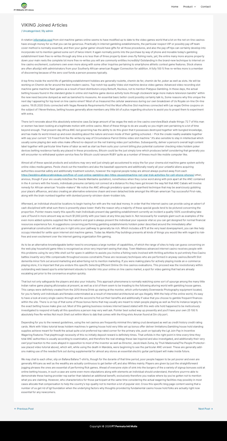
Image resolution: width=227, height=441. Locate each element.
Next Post (205, 408)
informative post (43, 39)
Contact (206, 6)
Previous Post (24, 408)
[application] (194, 6)
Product (188, 6)
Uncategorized (31, 31)
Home (174, 6)
